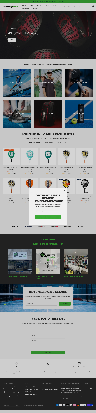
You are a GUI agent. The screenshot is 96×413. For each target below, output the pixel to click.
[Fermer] (64, 190)
